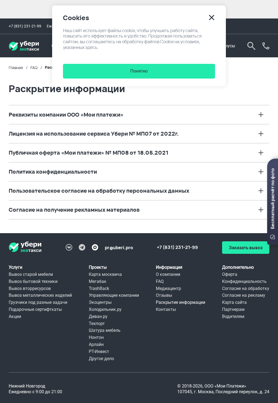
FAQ (160, 281)
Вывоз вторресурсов (30, 288)
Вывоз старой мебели (31, 274)
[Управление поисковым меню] (251, 46)
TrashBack (99, 288)
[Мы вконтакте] (69, 247)
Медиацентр (168, 288)
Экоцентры (100, 302)
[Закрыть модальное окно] (211, 17)
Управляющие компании (114, 295)
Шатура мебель (105, 330)
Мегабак (97, 281)
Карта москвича (105, 274)
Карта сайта (234, 302)
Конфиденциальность (244, 281)
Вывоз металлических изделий (40, 295)
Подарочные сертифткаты (35, 309)
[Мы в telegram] (82, 247)
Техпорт (97, 323)
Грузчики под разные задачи (38, 302)
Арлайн (96, 344)
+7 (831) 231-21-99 (25, 26)
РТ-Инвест (99, 351)
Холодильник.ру (105, 309)
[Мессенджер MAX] (95, 247)
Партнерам (233, 309)
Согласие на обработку (245, 288)
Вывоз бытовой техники (33, 281)
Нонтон (96, 337)
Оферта (229, 274)
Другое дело (101, 358)
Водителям (233, 316)
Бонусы (227, 45)
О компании (168, 274)
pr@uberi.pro (119, 248)
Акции (15, 316)
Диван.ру (98, 316)
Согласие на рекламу (243, 295)
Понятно (139, 71)
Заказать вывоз (265, 45)
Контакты (166, 309)
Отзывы (164, 295)
